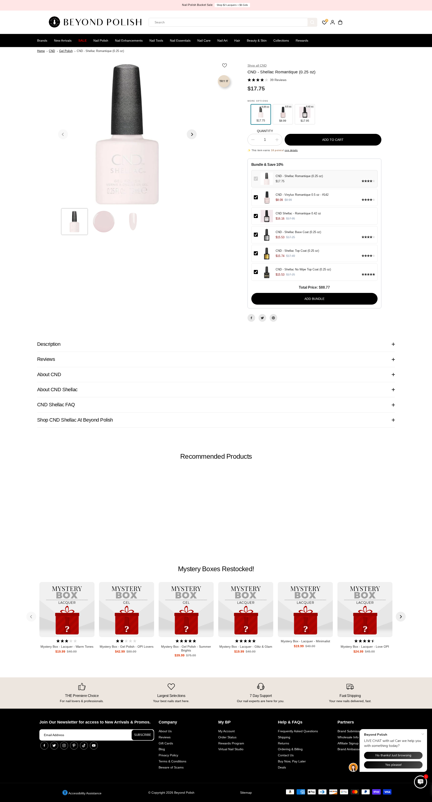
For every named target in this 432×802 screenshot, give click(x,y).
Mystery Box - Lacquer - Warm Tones (66, 646)
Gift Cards (166, 743)
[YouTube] (94, 745)
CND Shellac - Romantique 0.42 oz (298, 213)
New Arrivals (63, 40)
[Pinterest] (273, 318)
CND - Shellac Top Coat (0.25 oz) (297, 250)
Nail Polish (100, 40)
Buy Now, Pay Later (292, 761)
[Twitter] (262, 318)
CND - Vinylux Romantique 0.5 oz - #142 (302, 194)
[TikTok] (84, 745)
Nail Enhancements (129, 40)
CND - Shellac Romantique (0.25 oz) (299, 176)
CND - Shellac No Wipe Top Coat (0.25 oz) (303, 269)
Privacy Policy (168, 755)
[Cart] (340, 22)
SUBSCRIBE (142, 735)
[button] (420, 782)
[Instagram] (64, 745)
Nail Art (222, 40)
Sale (82, 40)
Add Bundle (314, 299)
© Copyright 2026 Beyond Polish (171, 792)
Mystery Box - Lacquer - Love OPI (365, 646)
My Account (226, 731)
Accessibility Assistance (84, 793)
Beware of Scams (171, 767)
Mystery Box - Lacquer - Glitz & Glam (245, 646)
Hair (237, 40)
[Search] (312, 22)
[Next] (192, 134)
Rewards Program (231, 743)
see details (291, 150)
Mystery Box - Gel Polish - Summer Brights (186, 648)
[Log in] (332, 22)
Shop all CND (257, 65)
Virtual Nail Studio (230, 749)
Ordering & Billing (290, 749)
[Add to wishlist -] (225, 65)
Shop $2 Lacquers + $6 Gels (232, 5)
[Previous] (63, 134)
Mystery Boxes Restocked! (216, 569)
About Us (165, 731)
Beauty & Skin (257, 40)
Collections (281, 40)
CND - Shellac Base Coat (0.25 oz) (298, 232)
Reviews (165, 737)
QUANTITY (265, 131)
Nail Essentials (180, 40)
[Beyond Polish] (96, 22)
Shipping (284, 737)
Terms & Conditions (172, 761)
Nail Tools (156, 40)
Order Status (227, 737)
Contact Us (286, 755)
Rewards (302, 40)
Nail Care (204, 40)
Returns (283, 743)
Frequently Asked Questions (298, 731)
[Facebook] (251, 318)
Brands (42, 40)
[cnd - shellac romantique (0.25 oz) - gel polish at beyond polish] (127, 134)
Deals (282, 767)
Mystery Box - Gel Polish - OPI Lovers (126, 646)
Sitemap (246, 792)
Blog (162, 749)
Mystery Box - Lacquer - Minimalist (305, 641)
